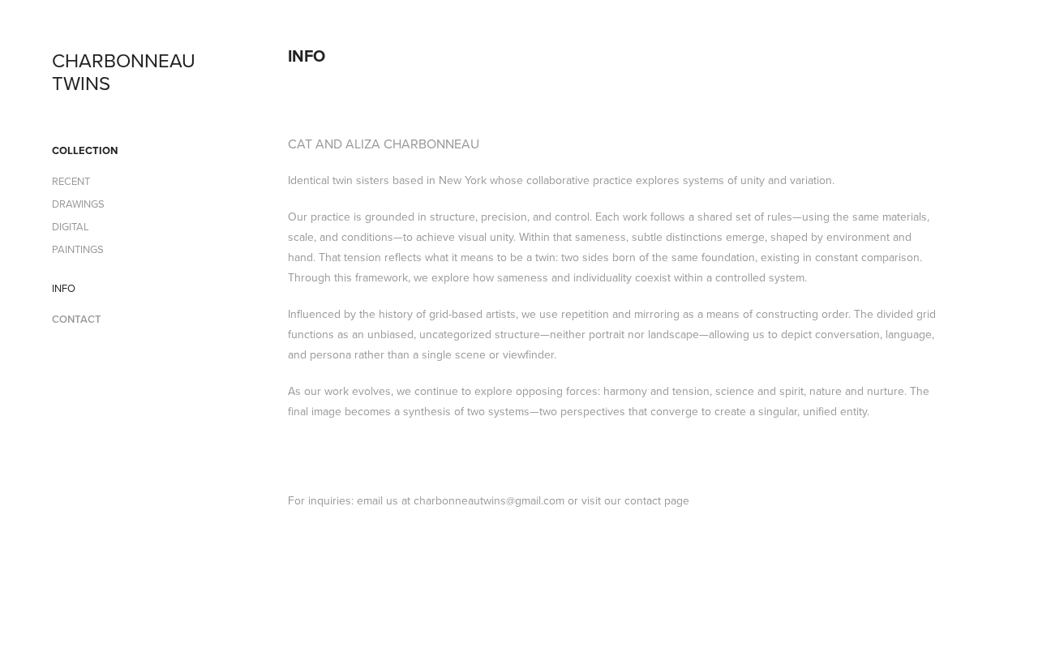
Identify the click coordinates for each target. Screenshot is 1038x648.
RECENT (71, 181)
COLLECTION (85, 150)
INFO (63, 288)
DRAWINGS (78, 203)
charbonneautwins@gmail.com (489, 500)
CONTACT (76, 319)
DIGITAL (70, 226)
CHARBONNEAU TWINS (126, 71)
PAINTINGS (78, 249)
